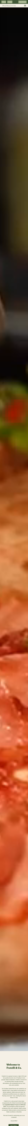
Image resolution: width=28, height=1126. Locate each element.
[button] (25, 5)
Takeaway (9, 1)
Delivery (3, 1)
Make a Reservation (22, 1)
